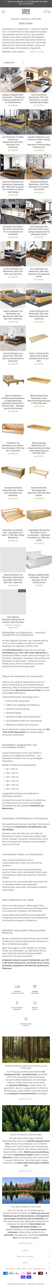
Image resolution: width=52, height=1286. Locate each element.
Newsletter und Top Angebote (25, 1269)
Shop (25, 1251)
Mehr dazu (26, 1099)
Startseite (15, 19)
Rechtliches (25, 1257)
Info (25, 1263)
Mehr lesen (37, 52)
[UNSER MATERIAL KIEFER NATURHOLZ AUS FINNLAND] (26, 1050)
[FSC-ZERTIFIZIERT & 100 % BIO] (26, 1190)
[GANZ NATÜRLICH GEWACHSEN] (26, 1118)
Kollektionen (26, 19)
